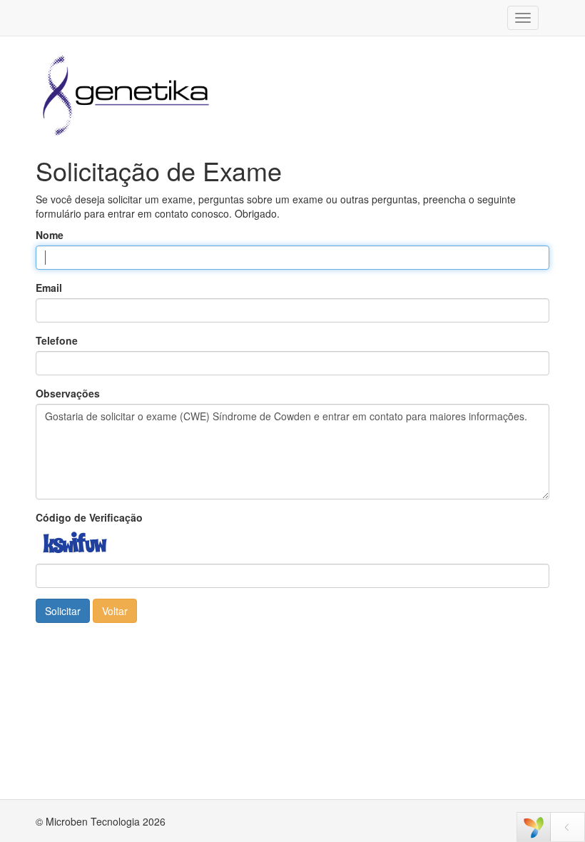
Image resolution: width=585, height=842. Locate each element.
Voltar (115, 611)
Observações (68, 393)
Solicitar (63, 611)
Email (49, 287)
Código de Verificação (89, 517)
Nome (49, 235)
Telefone (57, 340)
